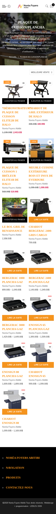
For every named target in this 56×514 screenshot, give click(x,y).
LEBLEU (33, 506)
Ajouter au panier (14, 101)
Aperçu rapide (23, 83)
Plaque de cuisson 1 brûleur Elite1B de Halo (10, 175)
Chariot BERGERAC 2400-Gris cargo (40, 231)
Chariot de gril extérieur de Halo (41, 112)
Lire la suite (41, 219)
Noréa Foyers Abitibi (11, 128)
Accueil (13, 57)
